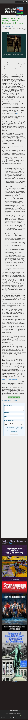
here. (17, 113)
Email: (5, 416)
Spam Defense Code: (9, 420)
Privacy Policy (15, 716)
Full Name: (6, 412)
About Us (11, 715)
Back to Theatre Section (12, 397)
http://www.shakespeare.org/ (12, 73)
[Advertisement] (14, 487)
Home (24, 1)
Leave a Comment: (8, 405)
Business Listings (17, 715)
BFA (16, 681)
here (11, 543)
